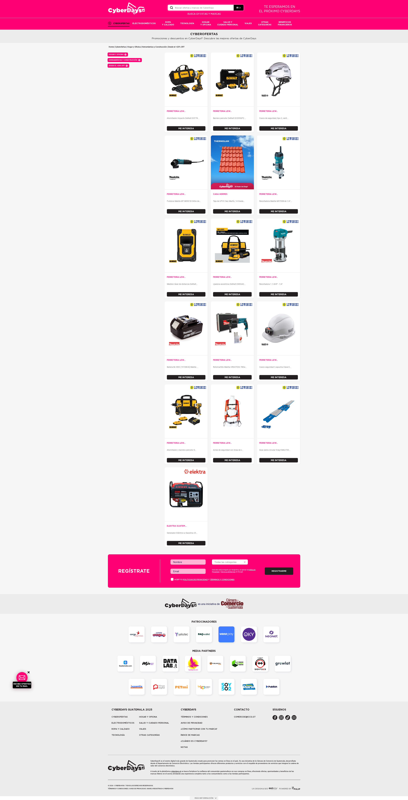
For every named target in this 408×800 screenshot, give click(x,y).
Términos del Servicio (228, 572)
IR (237, 7)
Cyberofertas (120, 47)
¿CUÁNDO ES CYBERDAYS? (194, 741)
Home (111, 47)
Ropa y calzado (121, 729)
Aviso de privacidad (191, 723)
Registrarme (279, 571)
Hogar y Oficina (134, 47)
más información (204, 798)
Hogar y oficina (148, 717)
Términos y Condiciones (194, 717)
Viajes (142, 729)
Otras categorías (149, 735)
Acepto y (204, 580)
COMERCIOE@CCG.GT (245, 717)
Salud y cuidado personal (154, 723)
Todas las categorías (225, 562)
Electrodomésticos (123, 723)
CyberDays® (155, 761)
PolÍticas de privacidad (195, 579)
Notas (184, 747)
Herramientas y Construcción (154, 47)
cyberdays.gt (176, 771)
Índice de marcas (190, 735)
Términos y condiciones (222, 579)
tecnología (118, 735)
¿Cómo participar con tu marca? (199, 729)
